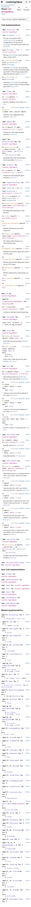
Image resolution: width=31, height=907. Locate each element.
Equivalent (7, 708)
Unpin (8, 592)
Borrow (12, 629)
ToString (13, 864)
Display (10, 165)
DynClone (13, 699)
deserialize (9, 147)
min (3, 400)
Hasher (16, 336)
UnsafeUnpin (11, 598)
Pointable (14, 820)
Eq (7, 293)
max (3, 384)
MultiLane (10, 896)
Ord (8, 366)
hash (6, 336)
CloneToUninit (16, 654)
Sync (8, 589)
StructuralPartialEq (15, 563)
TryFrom (16, 871)
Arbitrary (11, 30)
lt (3, 483)
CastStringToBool (14, 2)
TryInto (16, 881)
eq (6, 440)
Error (20, 151)
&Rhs (11, 453)
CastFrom (9, 651)
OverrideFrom (8, 804)
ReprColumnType (19, 236)
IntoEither (14, 775)
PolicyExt (14, 823)
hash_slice (9, 346)
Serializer (11, 552)
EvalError (17, 193)
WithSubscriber (16, 899)
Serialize (11, 539)
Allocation (13, 615)
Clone (9, 91)
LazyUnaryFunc (16, 792)
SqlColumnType (18, 205)
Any (11, 622)
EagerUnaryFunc (13, 182)
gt (3, 510)
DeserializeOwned (16, 690)
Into (14, 766)
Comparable (7, 666)
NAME (9, 322)
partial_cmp (9, 466)
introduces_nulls (9, 259)
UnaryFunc (12, 218)
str (21, 188)
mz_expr (4, 5)
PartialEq (11, 435)
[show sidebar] (2, 2)
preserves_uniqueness (10, 223)
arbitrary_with (11, 60)
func (13, 5)
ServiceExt (14, 852)
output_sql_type (11, 203)
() (18, 35)
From (4, 301)
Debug (9, 122)
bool (10, 193)
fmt (6, 127)
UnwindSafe (11, 603)
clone (7, 97)
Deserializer (12, 155)
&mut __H (18, 338)
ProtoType (17, 830)
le (3, 496)
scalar (9, 5)
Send (8, 585)
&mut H (10, 351)
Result (20, 129)
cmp (6, 372)
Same (12, 839)
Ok (13, 549)
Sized (11, 356)
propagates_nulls (9, 248)
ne (3, 451)
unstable (21, 107)
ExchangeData (14, 728)
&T (22, 804)
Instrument (14, 760)
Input (9, 188)
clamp (4, 417)
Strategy (10, 50)
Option (4, 218)
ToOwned (13, 858)
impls (3, 7)
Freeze (9, 574)
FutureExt (14, 750)
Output (9, 191)
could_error (9, 268)
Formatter (6, 129)
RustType (9, 836)
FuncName (10, 317)
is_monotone (9, 278)
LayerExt (13, 786)
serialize (9, 545)
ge (3, 525)
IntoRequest (15, 781)
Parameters (11, 35)
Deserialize (7, 142)
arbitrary (9, 77)
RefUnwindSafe (12, 580)
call (6, 196)
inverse (8, 216)
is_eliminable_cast (10, 285)
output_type (9, 234)
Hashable (13, 753)
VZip (14, 890)
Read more (22, 74)
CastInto (16, 645)
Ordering (24, 374)
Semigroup (6, 845)
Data (11, 674)
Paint (12, 813)
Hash (9, 330)
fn (17, 50)
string (7, 7)
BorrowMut (14, 636)
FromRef (13, 741)
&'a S (14, 845)
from (6, 307)
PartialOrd (11, 461)
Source (3, 14)
